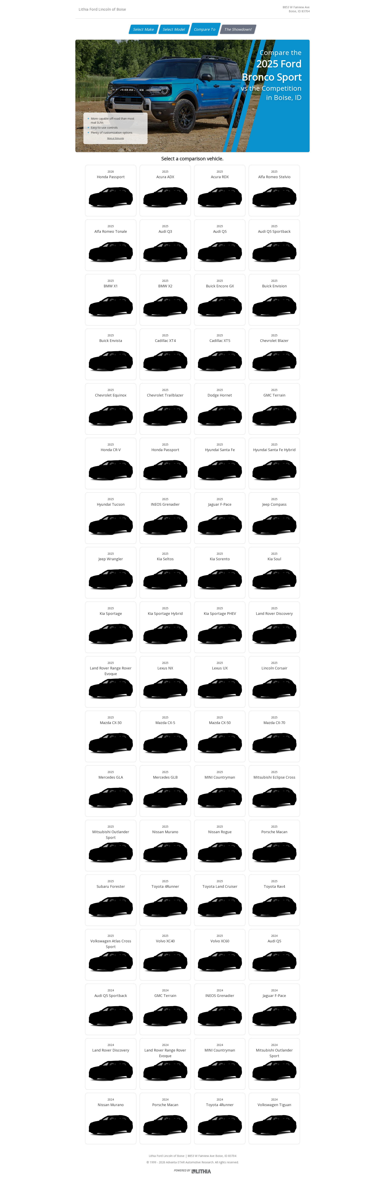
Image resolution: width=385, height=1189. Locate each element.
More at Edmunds (115, 138)
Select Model (174, 29)
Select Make (144, 29)
